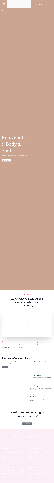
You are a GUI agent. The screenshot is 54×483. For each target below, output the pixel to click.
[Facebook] (39, 4)
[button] (48, 4)
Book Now (5, 366)
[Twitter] (41, 4)
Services (10, 5)
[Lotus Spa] (3, 4)
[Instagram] (36, 4)
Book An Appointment (27, 423)
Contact (10, 7)
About (9, 3)
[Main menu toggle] (51, 10)
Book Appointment (6, 160)
